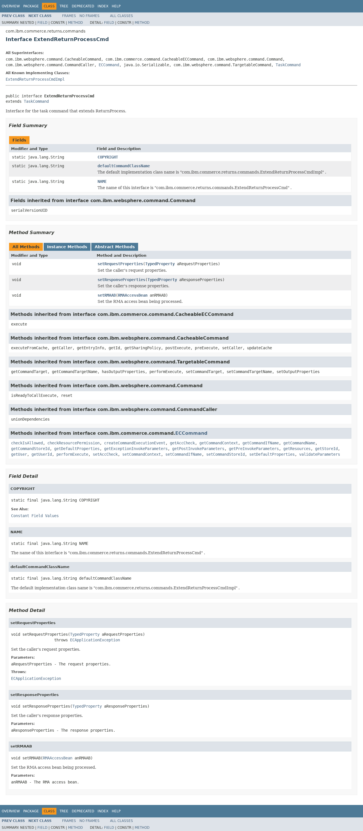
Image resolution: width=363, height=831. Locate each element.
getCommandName (299, 443)
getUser (19, 454)
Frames (69, 16)
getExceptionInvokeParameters (136, 448)
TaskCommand (288, 65)
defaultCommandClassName (124, 166)
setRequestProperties (120, 264)
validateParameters (319, 454)
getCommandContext (218, 443)
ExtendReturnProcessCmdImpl (35, 79)
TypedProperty (160, 264)
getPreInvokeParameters (254, 448)
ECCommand (109, 65)
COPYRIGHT (108, 157)
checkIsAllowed (27, 443)
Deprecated (83, 6)
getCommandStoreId (30, 448)
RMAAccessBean (132, 295)
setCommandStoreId (225, 454)
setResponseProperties (121, 279)
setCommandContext (141, 454)
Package (31, 6)
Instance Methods (67, 247)
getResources (297, 448)
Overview (11, 6)
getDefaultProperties (77, 448)
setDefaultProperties (272, 454)
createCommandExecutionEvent (134, 443)
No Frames (89, 16)
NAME (102, 181)
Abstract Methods (115, 247)
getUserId (41, 454)
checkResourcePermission (73, 443)
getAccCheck (182, 443)
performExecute (72, 454)
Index (103, 6)
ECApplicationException (95, 640)
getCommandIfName (260, 443)
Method (75, 23)
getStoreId (326, 448)
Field (42, 23)
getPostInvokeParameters (198, 448)
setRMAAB (107, 295)
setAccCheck (105, 454)
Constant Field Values (35, 515)
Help (116, 6)
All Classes (121, 16)
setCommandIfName (183, 454)
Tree (64, 6)
